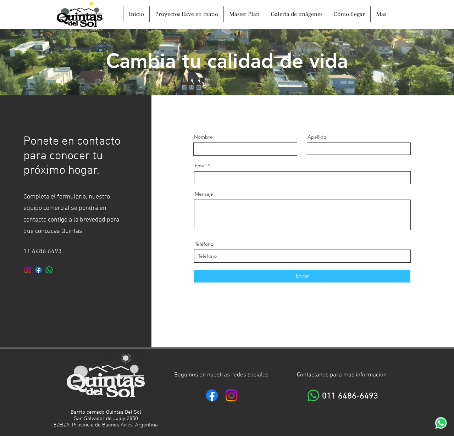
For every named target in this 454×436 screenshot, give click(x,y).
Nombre (203, 136)
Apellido (317, 136)
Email (200, 165)
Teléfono (204, 243)
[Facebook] (38, 269)
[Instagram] (27, 269)
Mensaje (204, 193)
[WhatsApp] (49, 269)
